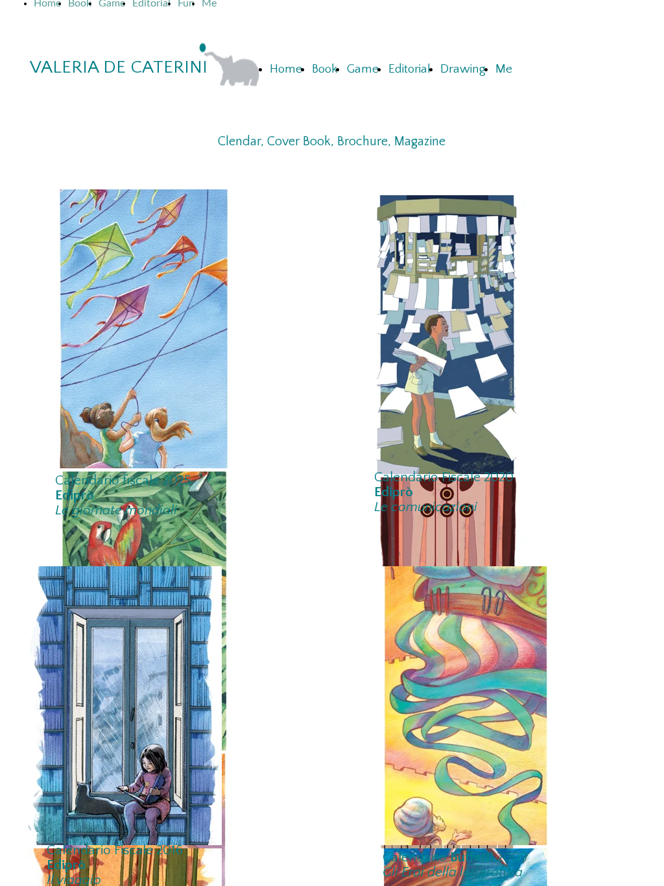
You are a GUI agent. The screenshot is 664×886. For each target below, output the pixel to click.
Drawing (463, 69)
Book (324, 69)
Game (363, 69)
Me (503, 69)
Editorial (409, 69)
